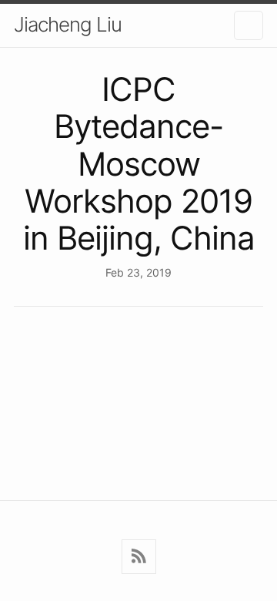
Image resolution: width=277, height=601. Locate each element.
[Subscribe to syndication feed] (139, 556)
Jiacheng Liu (68, 24)
